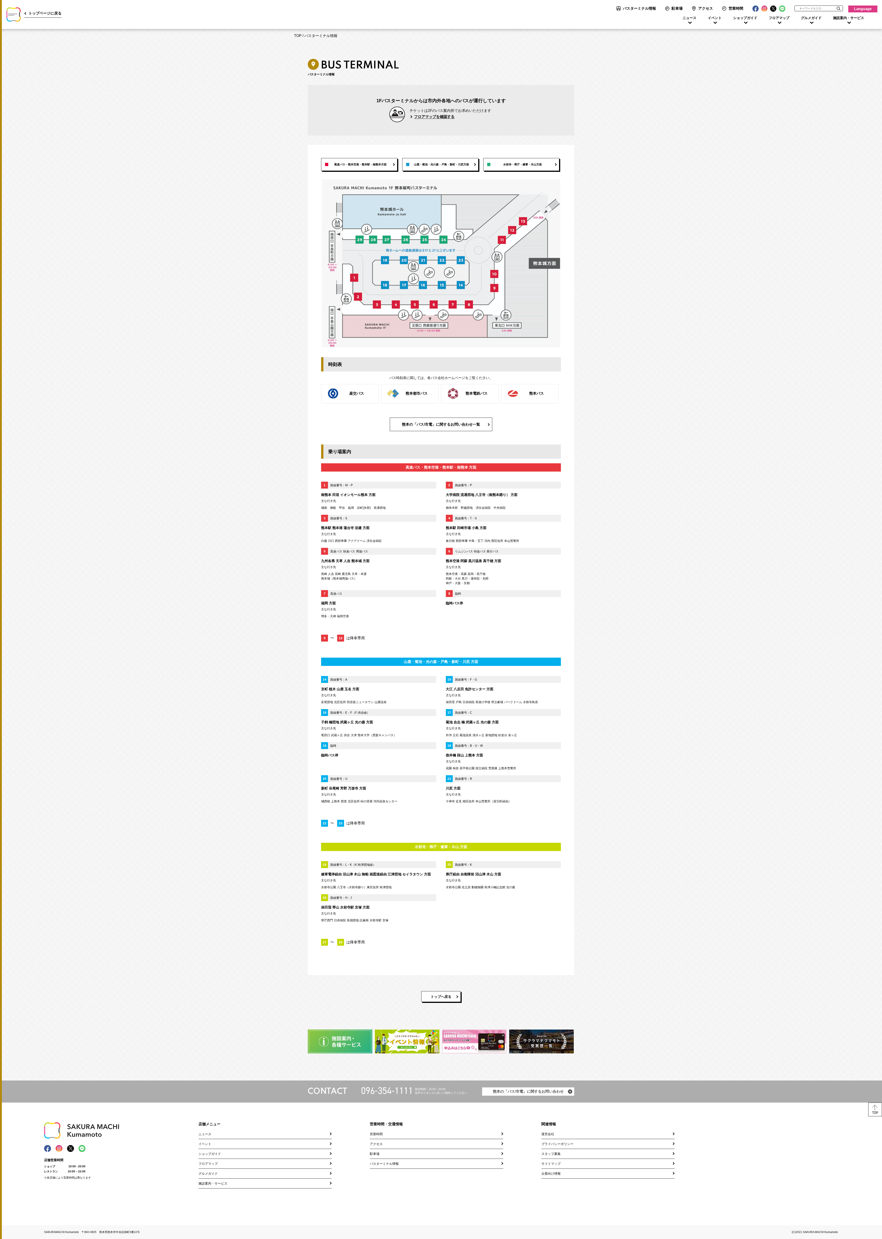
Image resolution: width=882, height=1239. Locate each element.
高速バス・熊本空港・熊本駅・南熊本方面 (360, 164)
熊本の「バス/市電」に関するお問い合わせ (528, 1091)
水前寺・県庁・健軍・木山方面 (522, 164)
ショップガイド (745, 18)
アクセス (705, 8)
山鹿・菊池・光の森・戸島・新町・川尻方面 (441, 164)
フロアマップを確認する (434, 117)
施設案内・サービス (848, 18)
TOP (298, 36)
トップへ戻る (441, 997)
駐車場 (677, 8)
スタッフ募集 (551, 1154)
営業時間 (736, 8)
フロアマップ (779, 18)
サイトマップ (551, 1163)
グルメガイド (811, 18)
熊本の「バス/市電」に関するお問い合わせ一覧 (441, 424)
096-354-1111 (387, 1090)
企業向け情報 (551, 1173)
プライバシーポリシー (557, 1144)
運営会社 (547, 1134)
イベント (715, 18)
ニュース (689, 18)
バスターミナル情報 (639, 8)
